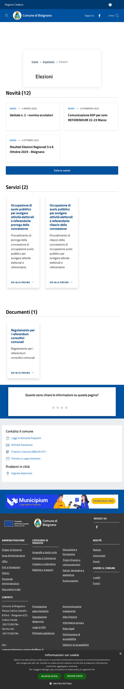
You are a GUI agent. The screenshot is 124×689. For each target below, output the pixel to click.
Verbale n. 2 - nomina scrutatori (31, 115)
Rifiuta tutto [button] (75, 676)
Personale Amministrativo (10, 581)
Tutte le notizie (62, 170)
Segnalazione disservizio (39, 619)
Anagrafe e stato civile (44, 552)
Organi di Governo (12, 550)
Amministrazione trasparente (72, 609)
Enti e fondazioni (11, 567)
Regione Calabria (14, 4)
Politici (5, 573)
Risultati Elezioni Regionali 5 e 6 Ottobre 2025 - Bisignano (31, 149)
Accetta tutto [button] (49, 676)
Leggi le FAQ (39, 627)
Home (35, 62)
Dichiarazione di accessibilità (71, 636)
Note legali (68, 628)
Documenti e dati (11, 589)
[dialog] (62, 669)
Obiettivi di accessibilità (76, 645)
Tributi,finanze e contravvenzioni (71, 562)
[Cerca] (117, 16)
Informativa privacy (73, 623)
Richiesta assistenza (43, 633)
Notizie (97, 550)
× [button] (120, 654)
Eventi (96, 583)
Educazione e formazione (70, 552)
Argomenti (48, 62)
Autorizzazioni (70, 581)
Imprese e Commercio (44, 558)
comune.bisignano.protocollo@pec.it (23, 650)
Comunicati (99, 555)
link (93, 669)
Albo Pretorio (70, 617)
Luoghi (96, 577)
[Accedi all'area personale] (110, 4)
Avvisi (13, 108)
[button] (62, 683)
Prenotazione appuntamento (40, 609)
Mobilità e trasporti (42, 570)
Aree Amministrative (13, 555)
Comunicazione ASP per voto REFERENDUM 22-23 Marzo (88, 117)
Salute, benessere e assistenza (73, 572)
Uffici (5, 561)
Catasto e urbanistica (44, 564)
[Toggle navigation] (6, 15)
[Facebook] (98, 15)
